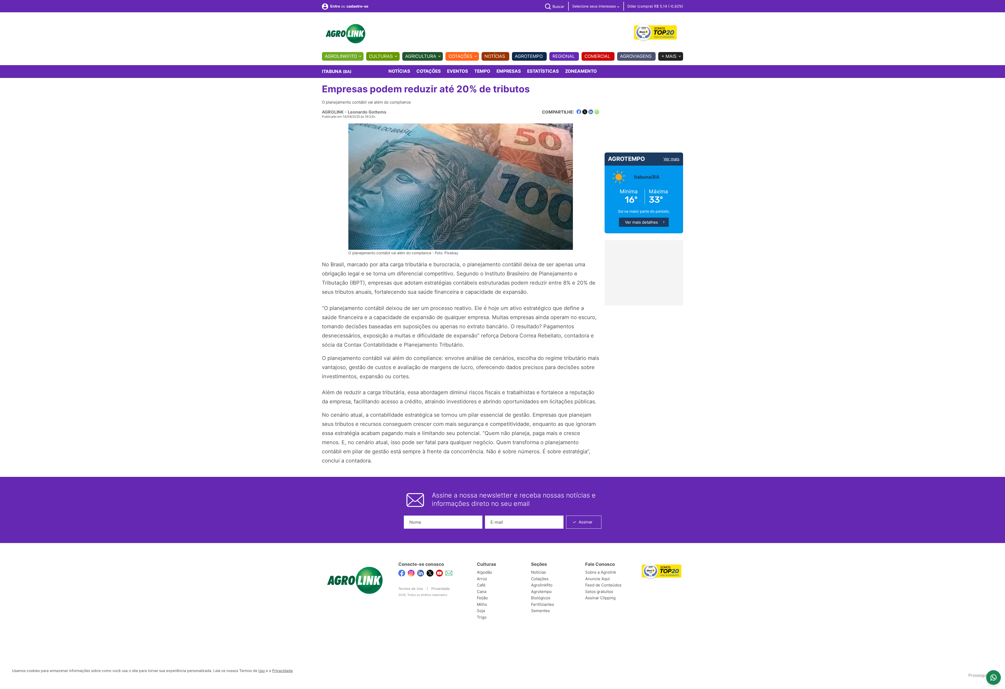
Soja (481, 610)
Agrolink (333, 112)
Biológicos (540, 597)
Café (481, 585)
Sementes (540, 610)
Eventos (457, 71)
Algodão (484, 572)
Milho (482, 604)
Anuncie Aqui (597, 578)
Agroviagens (636, 56)
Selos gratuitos (599, 591)
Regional (563, 56)
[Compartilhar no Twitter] (584, 111)
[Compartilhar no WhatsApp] (596, 111)
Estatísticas (543, 71)
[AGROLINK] (345, 34)
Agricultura (420, 56)
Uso (261, 671)
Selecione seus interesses (594, 6)
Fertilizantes (542, 604)
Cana (481, 591)
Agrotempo (529, 56)
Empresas (508, 71)
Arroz (482, 578)
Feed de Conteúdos (603, 585)
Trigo (482, 617)
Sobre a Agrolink (600, 572)
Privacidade (440, 588)
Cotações (460, 56)
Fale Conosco (600, 564)
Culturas (381, 56)
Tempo (482, 71)
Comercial (597, 56)
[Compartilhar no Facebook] (578, 111)
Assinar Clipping (600, 597)
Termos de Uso (410, 588)
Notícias (494, 56)
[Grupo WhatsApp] (993, 677)
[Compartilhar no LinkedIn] (590, 112)
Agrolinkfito (341, 56)
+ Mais (669, 56)
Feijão (482, 597)
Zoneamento (581, 71)
